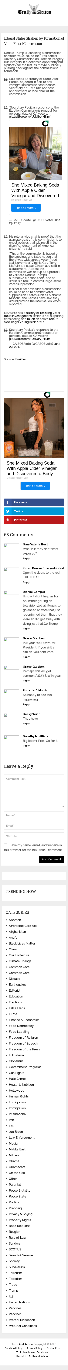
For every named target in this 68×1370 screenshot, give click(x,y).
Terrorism (15, 1273)
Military (14, 1155)
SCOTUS (15, 1249)
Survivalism (17, 1267)
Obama (14, 1161)
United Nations (19, 1302)
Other (13, 1179)
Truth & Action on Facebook (32, 1352)
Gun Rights (16, 1073)
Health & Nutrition (21, 1084)
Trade (13, 1284)
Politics (14, 1202)
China (13, 949)
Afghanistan (17, 932)
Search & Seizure (21, 1255)
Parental (15, 1184)
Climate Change (20, 961)
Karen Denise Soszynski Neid (43, 568)
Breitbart (21, 359)
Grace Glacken (34, 638)
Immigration (17, 1102)
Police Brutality (19, 1190)
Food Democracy (21, 1026)
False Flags (17, 1008)
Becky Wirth (31, 714)
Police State (17, 1196)
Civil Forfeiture (19, 955)
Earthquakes (17, 984)
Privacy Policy (34, 1348)
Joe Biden (16, 1132)
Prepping (15, 1208)
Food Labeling (19, 1032)
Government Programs (25, 1067)
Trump (13, 1290)
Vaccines (15, 1308)
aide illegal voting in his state (24, 322)
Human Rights (19, 1096)
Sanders (14, 1243)
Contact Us (53, 1348)
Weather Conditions (23, 1326)
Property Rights (20, 1220)
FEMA (13, 1014)
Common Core (19, 967)
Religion (14, 1232)
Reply (26, 558)
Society (14, 1261)
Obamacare (17, 1167)
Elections (15, 1002)
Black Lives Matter (22, 943)
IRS (11, 1126)
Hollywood (16, 1090)
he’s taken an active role (38, 319)
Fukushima (16, 1055)
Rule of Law (17, 1237)
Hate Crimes (17, 1079)
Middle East (17, 1149)
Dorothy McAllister (36, 736)
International (17, 1114)
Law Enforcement (22, 1137)
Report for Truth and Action (32, 1356)
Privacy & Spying (20, 1214)
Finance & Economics (24, 1020)
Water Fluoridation (22, 1320)
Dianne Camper (34, 592)
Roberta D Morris (35, 690)
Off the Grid (17, 1173)
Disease (14, 979)
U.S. (11, 1296)
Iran (11, 1120)
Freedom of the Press (24, 1049)
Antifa (13, 937)
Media (13, 1143)
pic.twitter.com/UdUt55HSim (29, 116)
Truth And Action (22, 1344)
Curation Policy (13, 1348)
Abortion (15, 920)
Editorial (14, 990)
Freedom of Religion (23, 1037)
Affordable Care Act (23, 926)
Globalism (16, 1061)
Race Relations (19, 1226)
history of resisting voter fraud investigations (32, 314)
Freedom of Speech (23, 1043)
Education (16, 996)
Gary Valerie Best (35, 544)
